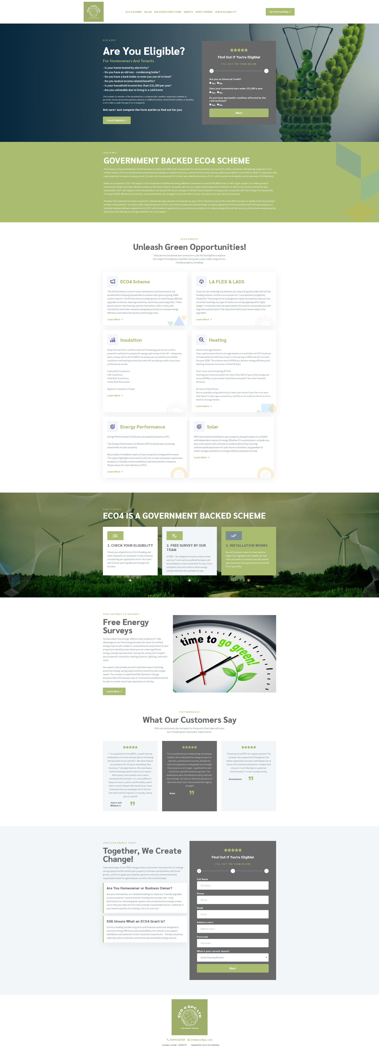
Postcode (202, 936)
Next (239, 113)
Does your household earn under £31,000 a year (236, 88)
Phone (200, 893)
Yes (214, 83)
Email (200, 907)
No (221, 83)
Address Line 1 (205, 922)
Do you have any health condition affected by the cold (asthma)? (237, 99)
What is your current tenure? (213, 951)
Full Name (202, 879)
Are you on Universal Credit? (225, 79)
